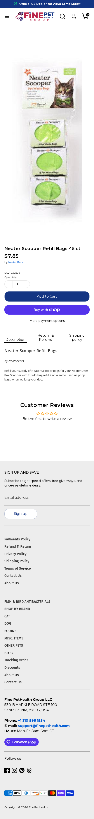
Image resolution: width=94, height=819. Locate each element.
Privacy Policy (15, 554)
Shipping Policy (16, 561)
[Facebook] (7, 770)
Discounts (12, 667)
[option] (47, 133)
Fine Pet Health (38, 807)
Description (16, 340)
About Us (11, 583)
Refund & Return (17, 546)
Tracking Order (16, 660)
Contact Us (13, 576)
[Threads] (29, 770)
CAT (7, 616)
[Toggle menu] (7, 16)
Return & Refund (46, 337)
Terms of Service (17, 568)
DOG (7, 623)
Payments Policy (17, 539)
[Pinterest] (21, 770)
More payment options (47, 321)
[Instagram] (14, 770)
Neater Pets (15, 262)
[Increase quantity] (26, 284)
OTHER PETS (13, 645)
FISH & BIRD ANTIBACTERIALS (27, 602)
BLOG (8, 653)
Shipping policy (77, 337)
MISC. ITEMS (13, 638)
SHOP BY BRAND (17, 609)
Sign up (21, 514)
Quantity (10, 277)
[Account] (74, 14)
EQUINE (10, 631)
